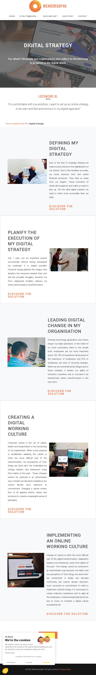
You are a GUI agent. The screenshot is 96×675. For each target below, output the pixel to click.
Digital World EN (20, 123)
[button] (5, 671)
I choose (28, 662)
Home (8, 123)
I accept (46, 662)
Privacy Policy (65, 669)
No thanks (11, 662)
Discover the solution (61, 208)
